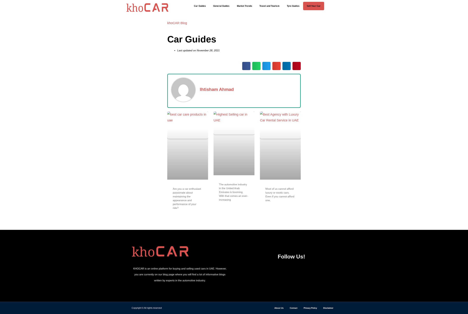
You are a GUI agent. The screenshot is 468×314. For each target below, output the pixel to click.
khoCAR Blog (177, 23)
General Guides (221, 6)
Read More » (180, 218)
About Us (279, 308)
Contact (293, 308)
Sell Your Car (313, 6)
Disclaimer (328, 308)
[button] (336, 6)
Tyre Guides (293, 6)
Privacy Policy (310, 308)
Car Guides (200, 6)
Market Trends (244, 6)
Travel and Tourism (269, 6)
